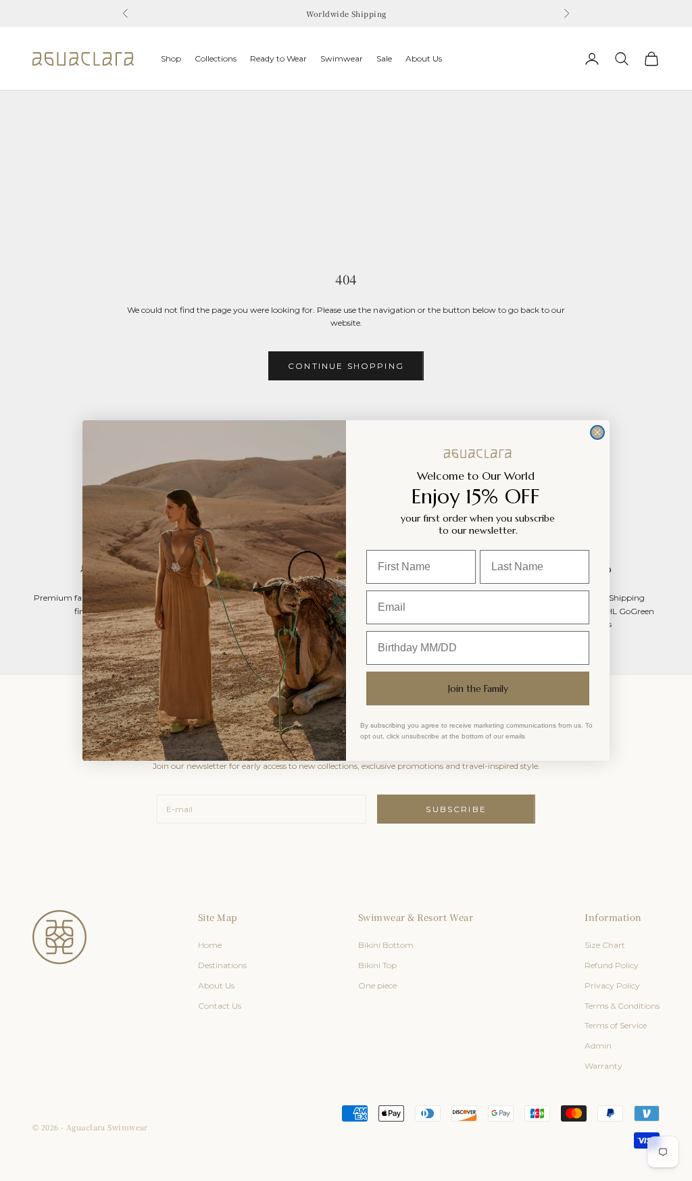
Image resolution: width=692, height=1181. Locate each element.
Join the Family (478, 688)
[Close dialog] (597, 432)
